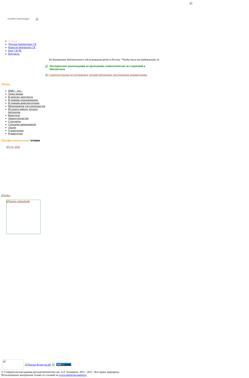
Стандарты (14, 121)
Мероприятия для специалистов (26, 106)
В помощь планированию (23, 100)
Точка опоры (15, 93)
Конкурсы (14, 115)
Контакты (13, 53)
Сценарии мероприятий (22, 124)
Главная (12, 41)
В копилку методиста (20, 96)
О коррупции (16, 130)
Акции (12, 127)
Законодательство (18, 118)
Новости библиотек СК (21, 47)
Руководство (15, 133)
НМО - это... (15, 90)
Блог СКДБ (14, 50)
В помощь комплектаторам (23, 103)
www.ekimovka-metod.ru (73, 375)
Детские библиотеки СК (22, 44)
